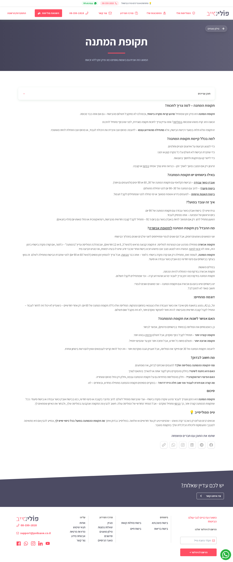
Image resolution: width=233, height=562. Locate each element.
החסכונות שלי (154, 13)
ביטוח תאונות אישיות (203, 194)
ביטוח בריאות (161, 529)
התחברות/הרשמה (16, 13)
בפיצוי (146, 166)
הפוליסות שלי (183, 13)
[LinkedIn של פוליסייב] (40, 543)
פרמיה (148, 335)
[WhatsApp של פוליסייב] (26, 543)
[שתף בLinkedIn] (192, 445)
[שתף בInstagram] (182, 445)
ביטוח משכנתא (160, 523)
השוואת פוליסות (50, 13)
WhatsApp (88, 3)
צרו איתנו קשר (213, 496)
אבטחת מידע (78, 536)
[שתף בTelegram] (201, 445)
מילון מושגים (106, 532)
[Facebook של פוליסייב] (18, 543)
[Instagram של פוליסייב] (33, 543)
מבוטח (125, 255)
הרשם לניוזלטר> (198, 552)
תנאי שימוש (79, 527)
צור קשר (102, 13)
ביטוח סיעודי (207, 188)
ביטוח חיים (135, 529)
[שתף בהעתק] (163, 445)
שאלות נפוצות (105, 527)
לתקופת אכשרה (160, 228)
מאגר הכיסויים (105, 540)
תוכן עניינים (204, 93)
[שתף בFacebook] (211, 445)
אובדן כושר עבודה (204, 182)
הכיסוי (177, 403)
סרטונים (108, 536)
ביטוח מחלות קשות (131, 523)
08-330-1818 (108, 3)
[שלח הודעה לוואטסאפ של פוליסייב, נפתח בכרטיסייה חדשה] (225, 554)
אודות (82, 523)
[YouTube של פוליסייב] (48, 543)
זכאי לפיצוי (195, 249)
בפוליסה (177, 122)
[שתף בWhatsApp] (173, 445)
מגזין (110, 523)
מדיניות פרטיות (77, 532)
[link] (218, 13)
